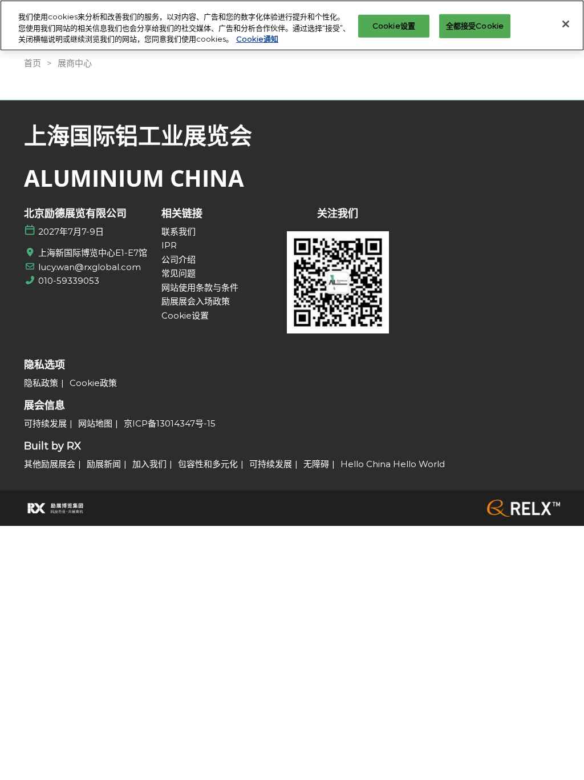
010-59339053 (68, 280)
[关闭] (565, 24)
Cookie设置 (393, 25)
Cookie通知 (257, 38)
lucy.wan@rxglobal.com (89, 267)
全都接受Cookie (475, 25)
